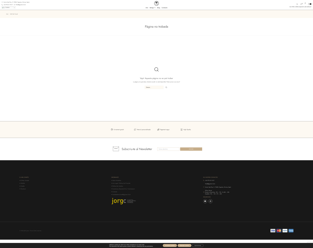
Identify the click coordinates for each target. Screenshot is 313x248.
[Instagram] (210, 201)
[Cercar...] (297, 4)
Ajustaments (197, 245)
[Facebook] (205, 201)
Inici (7, 14)
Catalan (7, 7)
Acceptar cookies (170, 245)
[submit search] (166, 87)
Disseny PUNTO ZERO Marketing (50, 231)
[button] (152, 7)
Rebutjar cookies (184, 245)
